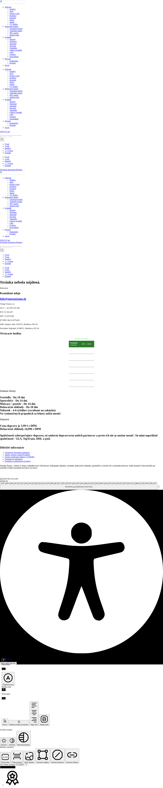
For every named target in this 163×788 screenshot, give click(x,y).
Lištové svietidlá (16, 50)
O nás (7, 146)
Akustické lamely (16, 29)
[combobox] (78, 486)
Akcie (7, 65)
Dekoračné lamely (11, 27)
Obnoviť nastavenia (7, 767)
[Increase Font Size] (4, 660)
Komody (13, 18)
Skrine (12, 22)
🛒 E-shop (9, 151)
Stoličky (13, 9)
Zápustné (13, 44)
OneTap (9, 659)
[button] (159, 486)
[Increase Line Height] (4, 689)
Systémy (13, 55)
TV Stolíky (14, 24)
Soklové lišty (14, 35)
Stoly (11, 11)
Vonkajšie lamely (16, 31)
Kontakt (8, 153)
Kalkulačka (14, 61)
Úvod (7, 144)
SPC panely (14, 33)
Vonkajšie (13, 48)
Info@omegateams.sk (13, 298)
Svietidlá (8, 37)
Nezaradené (14, 57)
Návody (8, 59)
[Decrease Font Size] (4, 669)
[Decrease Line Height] (4, 698)
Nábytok (8, 7)
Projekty (13, 63)
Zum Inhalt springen (8, 765)
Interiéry (8, 148)
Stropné (12, 39)
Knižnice (13, 16)
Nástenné (13, 42)
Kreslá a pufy (15, 14)
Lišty (11, 52)
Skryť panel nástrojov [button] (8, 663)
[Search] (2, 139)
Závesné (13, 46)
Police (12, 20)
